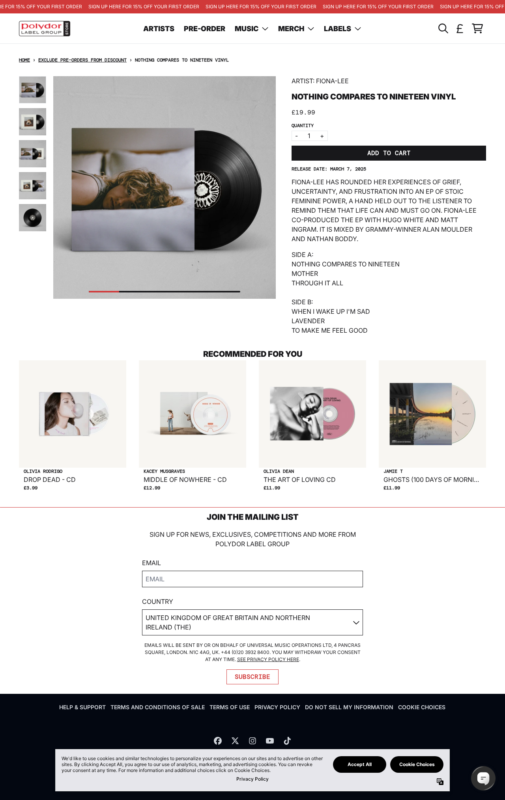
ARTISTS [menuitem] (158, 28)
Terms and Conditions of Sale (157, 707)
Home (24, 60)
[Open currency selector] (460, 28)
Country (157, 601)
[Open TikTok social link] (287, 740)
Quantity (303, 125)
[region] (252, 6)
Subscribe (252, 677)
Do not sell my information (349, 707)
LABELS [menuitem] (337, 28)
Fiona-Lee (332, 81)
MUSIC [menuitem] (246, 28)
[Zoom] (164, 187)
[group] (32, 89)
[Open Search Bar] (442, 28)
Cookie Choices (421, 707)
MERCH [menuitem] (291, 28)
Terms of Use (229, 707)
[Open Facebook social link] (217, 740)
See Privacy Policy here (268, 659)
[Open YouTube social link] (270, 740)
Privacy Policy (277, 707)
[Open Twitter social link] (235, 740)
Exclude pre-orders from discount (82, 60)
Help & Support (82, 707)
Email (151, 563)
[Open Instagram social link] (252, 740)
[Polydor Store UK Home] (44, 28)
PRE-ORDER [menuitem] (204, 28)
